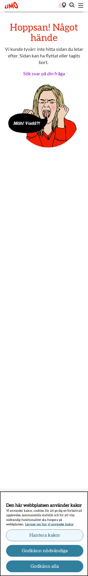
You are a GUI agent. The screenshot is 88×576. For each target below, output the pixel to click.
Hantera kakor (44, 535)
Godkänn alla (45, 566)
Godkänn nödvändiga (45, 550)
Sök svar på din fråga (44, 73)
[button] (71, 5)
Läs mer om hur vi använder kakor (49, 524)
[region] (44, 533)
